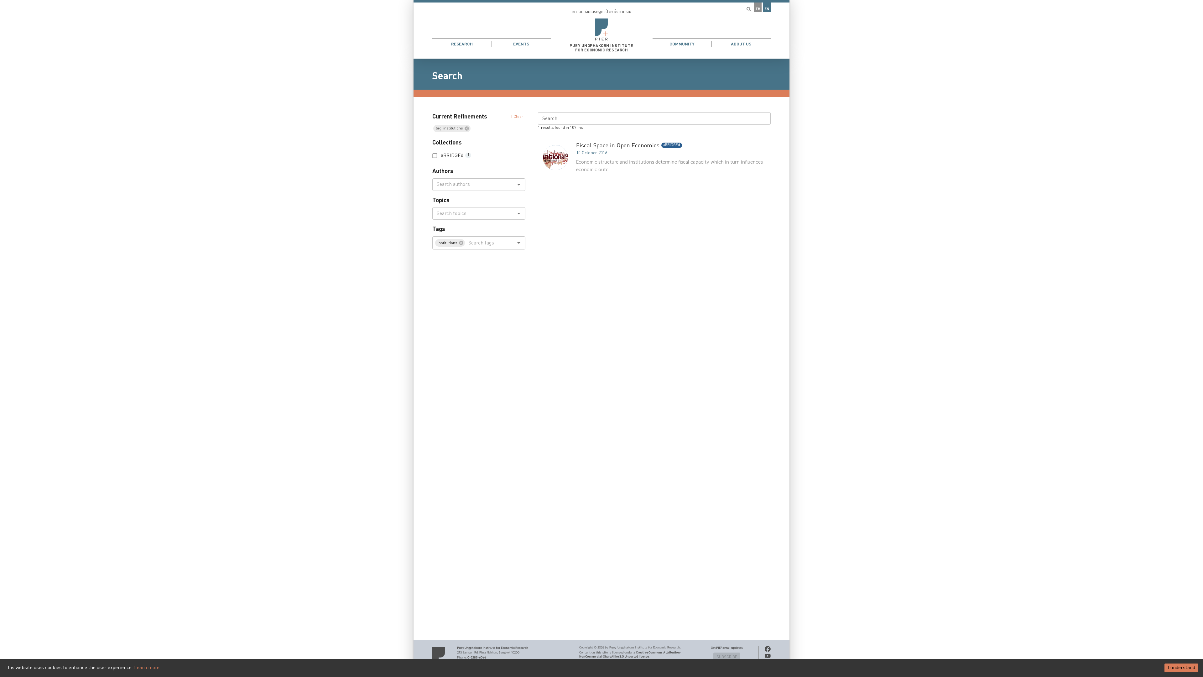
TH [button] (757, 9)
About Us (741, 44)
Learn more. (147, 667)
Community (682, 44)
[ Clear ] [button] (518, 117)
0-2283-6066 (476, 657)
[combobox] (473, 184)
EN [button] (766, 9)
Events (521, 44)
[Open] (518, 184)
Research (462, 44)
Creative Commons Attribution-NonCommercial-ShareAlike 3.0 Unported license (630, 654)
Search (447, 76)
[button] (601, 29)
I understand (1181, 667)
